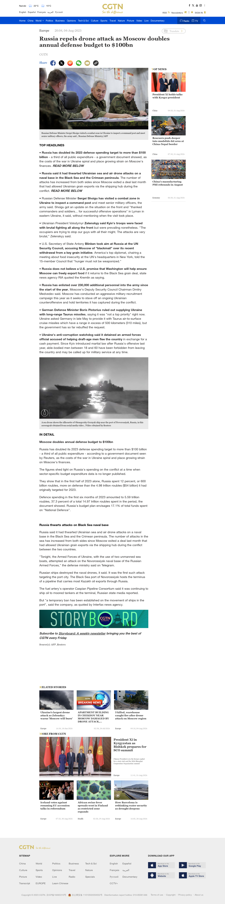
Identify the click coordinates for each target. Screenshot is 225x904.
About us (199, 894)
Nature (121, 20)
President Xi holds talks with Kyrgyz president (167, 96)
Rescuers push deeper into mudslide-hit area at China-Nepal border (168, 141)
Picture (130, 20)
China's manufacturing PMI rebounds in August (167, 183)
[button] (118, 796)
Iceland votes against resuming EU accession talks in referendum (55, 805)
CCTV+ (114, 883)
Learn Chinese (60, 883)
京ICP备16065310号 (56, 895)
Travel (113, 20)
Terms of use (157, 894)
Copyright (170, 894)
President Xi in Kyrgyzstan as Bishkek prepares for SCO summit (130, 745)
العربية (50, 12)
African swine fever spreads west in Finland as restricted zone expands (93, 807)
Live (146, 20)
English (22, 12)
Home (22, 20)
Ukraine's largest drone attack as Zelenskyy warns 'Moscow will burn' (56, 715)
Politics (49, 20)
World (39, 20)
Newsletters (177, 12)
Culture (94, 20)
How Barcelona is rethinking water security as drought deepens (131, 805)
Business (60, 20)
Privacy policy (185, 894)
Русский (59, 12)
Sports (103, 20)
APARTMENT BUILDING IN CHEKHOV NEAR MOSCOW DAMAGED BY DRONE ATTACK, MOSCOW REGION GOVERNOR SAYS (93, 717)
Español (32, 12)
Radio (186, 20)
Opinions (71, 20)
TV (196, 20)
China (30, 20)
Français (41, 12)
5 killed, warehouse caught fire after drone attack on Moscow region (130, 715)
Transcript (24, 883)
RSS (165, 12)
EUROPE (41, 883)
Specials (90, 876)
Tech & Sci (83, 20)
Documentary (158, 20)
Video (139, 20)
